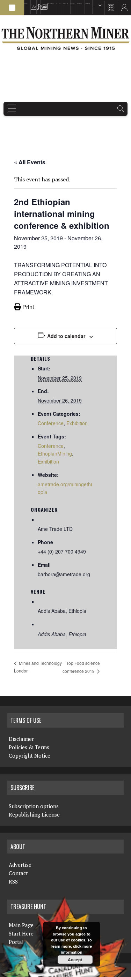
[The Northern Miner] (65, 38)
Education (26, 3)
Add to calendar (66, 335)
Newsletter (42, 3)
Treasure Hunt (79, 3)
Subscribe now (65, 3)
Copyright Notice (29, 755)
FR (122, 9)
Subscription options (34, 806)
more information (76, 949)
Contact (18, 873)
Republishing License (34, 814)
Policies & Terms (29, 747)
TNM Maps (58, 3)
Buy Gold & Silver (87, 3)
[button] (12, 7)
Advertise (32, 3)
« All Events (29, 162)
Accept (75, 959)
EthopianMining (55, 453)
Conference (51, 423)
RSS (37, 3)
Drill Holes (72, 3)
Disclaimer (21, 738)
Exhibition (77, 423)
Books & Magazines (50, 3)
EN (114, 9)
